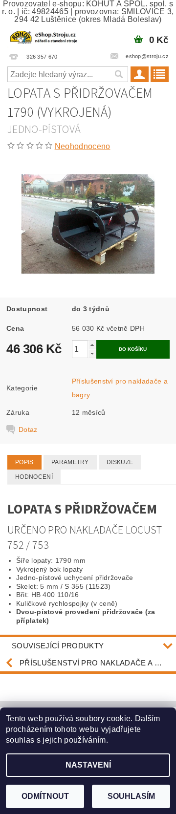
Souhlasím (131, 796)
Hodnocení (34, 476)
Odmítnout (45, 796)
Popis (24, 462)
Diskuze (120, 462)
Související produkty (58, 646)
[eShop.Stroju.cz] (44, 36)
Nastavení (88, 765)
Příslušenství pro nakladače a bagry (98, 663)
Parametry (70, 462)
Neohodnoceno (82, 146)
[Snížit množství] (92, 353)
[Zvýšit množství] (92, 344)
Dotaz (28, 429)
